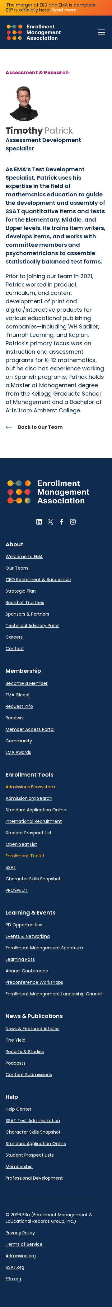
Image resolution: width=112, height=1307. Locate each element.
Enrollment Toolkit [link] (25, 856)
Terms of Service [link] (24, 1244)
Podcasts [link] (16, 1063)
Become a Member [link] (27, 683)
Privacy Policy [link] (20, 1233)
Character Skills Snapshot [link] (33, 879)
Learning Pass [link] (20, 959)
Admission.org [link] (21, 1256)
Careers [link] (14, 637)
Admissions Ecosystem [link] (30, 787)
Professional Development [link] (34, 1178)
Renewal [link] (15, 718)
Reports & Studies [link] (25, 1051)
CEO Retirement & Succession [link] (38, 579)
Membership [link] (19, 1166)
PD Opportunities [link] (24, 925)
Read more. (64, 10)
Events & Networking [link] (28, 936)
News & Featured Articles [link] (32, 1028)
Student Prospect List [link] (29, 833)
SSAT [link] (11, 867)
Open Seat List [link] (21, 844)
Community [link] (19, 741)
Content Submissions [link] (29, 1074)
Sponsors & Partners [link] (27, 614)
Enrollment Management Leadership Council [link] (54, 994)
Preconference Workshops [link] (34, 982)
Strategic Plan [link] (21, 591)
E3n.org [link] (13, 1279)
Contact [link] (15, 648)
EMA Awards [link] (18, 752)
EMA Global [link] (17, 695)
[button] (100, 32)
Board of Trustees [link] (25, 602)
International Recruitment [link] (34, 821)
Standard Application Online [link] (36, 810)
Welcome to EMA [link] (24, 556)
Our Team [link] (17, 568)
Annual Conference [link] (27, 971)
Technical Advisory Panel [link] (32, 625)
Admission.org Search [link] (29, 798)
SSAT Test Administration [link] (33, 1120)
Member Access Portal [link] (30, 729)
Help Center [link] (18, 1109)
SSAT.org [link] (15, 1267)
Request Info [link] (19, 706)
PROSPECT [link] (17, 890)
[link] (34, 32)
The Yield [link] (16, 1040)
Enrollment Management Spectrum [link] (44, 948)
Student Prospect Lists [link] (30, 1155)
